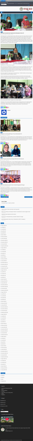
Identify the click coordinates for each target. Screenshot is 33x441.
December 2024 (4, 262)
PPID (15, 3)
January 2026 (4, 238)
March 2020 (3, 366)
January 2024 (4, 282)
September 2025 (4, 245)
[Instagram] (6, 107)
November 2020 (4, 353)
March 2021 (3, 345)
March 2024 (3, 279)
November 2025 (4, 242)
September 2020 (4, 356)
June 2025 (3, 251)
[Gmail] (8, 107)
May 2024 (3, 275)
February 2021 (4, 347)
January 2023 (4, 305)
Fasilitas (3, 393)
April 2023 (3, 299)
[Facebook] (1, 107)
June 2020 (3, 362)
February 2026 (4, 236)
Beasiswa (3, 377)
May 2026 (3, 231)
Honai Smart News (3, 3)
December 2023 (4, 284)
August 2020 (3, 358)
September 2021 (4, 334)
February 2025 (4, 258)
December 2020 (4, 351)
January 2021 (3, 349)
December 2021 (4, 329)
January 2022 (4, 327)
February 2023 (4, 303)
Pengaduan (3, 394)
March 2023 (3, 301)
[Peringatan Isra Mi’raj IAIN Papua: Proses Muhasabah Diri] (16, 125)
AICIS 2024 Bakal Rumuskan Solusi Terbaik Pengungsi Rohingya (12, 184)
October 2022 (4, 310)
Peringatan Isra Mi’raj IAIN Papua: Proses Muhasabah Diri (11, 133)
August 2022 (3, 314)
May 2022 (3, 319)
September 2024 (4, 268)
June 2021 (3, 340)
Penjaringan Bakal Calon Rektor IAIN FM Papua (23, 3)
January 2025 (4, 260)
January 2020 (4, 369)
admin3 (7, 34)
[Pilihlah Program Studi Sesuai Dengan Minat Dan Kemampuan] (16, 150)
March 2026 (3, 234)
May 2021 (3, 342)
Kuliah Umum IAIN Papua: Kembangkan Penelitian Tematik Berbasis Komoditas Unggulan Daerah (16, 211)
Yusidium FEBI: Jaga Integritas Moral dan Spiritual (14, 0)
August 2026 (3, 225)
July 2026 (3, 227)
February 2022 (4, 325)
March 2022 (3, 323)
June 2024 (3, 273)
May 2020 (3, 364)
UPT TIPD (20, 440)
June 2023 (3, 295)
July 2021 (3, 338)
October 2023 (4, 288)
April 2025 (3, 255)
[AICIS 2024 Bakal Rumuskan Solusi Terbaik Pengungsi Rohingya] (16, 176)
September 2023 (4, 290)
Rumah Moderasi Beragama (11, 3)
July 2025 (3, 249)
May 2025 (3, 253)
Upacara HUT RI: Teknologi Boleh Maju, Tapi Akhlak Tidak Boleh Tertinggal (12, 216)
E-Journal (3, 391)
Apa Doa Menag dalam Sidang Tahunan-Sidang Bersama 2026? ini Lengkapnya (13, 219)
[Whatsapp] (5, 107)
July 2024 (3, 271)
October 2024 (4, 266)
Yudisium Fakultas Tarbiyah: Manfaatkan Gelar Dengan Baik (10, 209)
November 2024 (4, 264)
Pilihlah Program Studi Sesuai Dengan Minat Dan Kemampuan (12, 158)
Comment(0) (11, 34)
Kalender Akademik (4, 390)
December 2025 (4, 240)
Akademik (3, 375)
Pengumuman (4, 381)
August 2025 (3, 247)
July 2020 (3, 360)
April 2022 (3, 321)
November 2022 (4, 308)
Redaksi (8, 160)
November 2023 (4, 286)
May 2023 (3, 297)
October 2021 (3, 332)
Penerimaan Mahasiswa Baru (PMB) (7, 388)
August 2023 (3, 292)
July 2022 (3, 316)
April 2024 (3, 277)
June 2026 (3, 229)
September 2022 (4, 312)
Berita (1, 132)
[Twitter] (3, 107)
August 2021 (3, 336)
